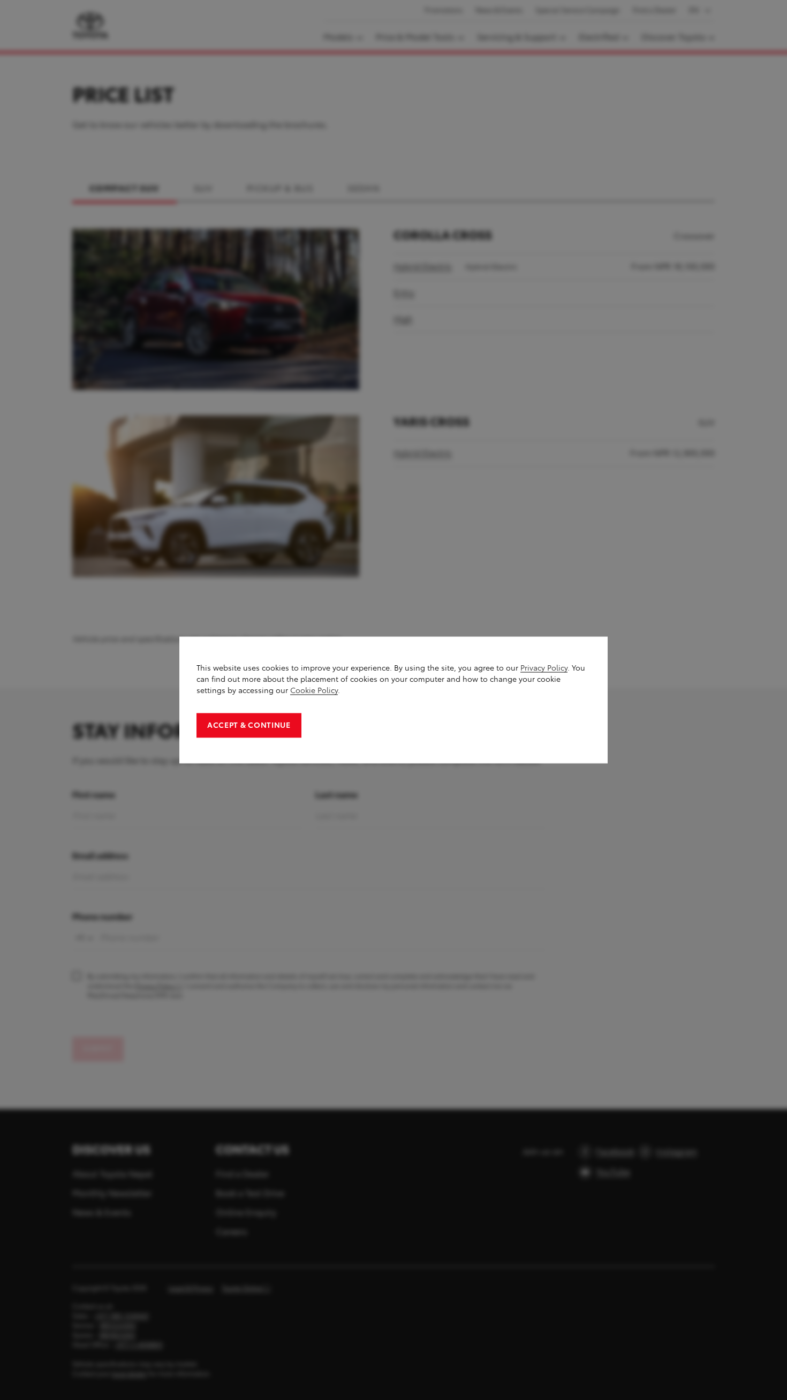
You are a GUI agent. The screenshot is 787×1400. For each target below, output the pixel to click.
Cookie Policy (314, 690)
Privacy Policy (543, 668)
